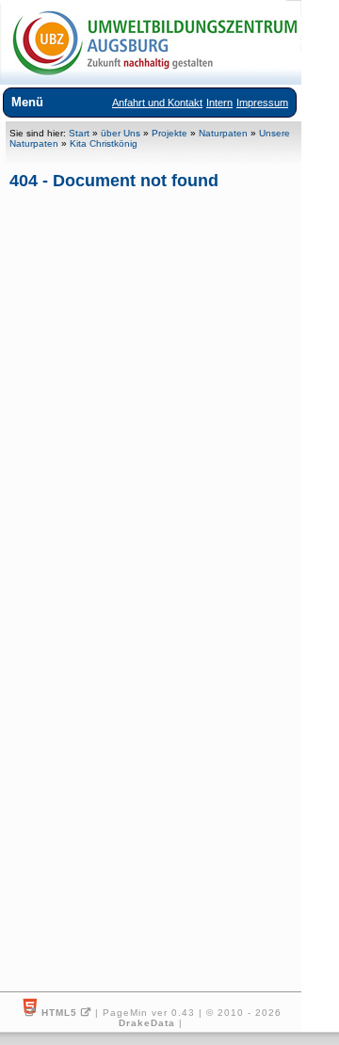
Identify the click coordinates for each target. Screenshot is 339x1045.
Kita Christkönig (103, 143)
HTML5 (59, 1012)
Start (79, 133)
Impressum (262, 102)
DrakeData (147, 1023)
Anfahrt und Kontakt (157, 102)
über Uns (120, 133)
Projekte (169, 133)
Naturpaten (223, 133)
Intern (219, 102)
